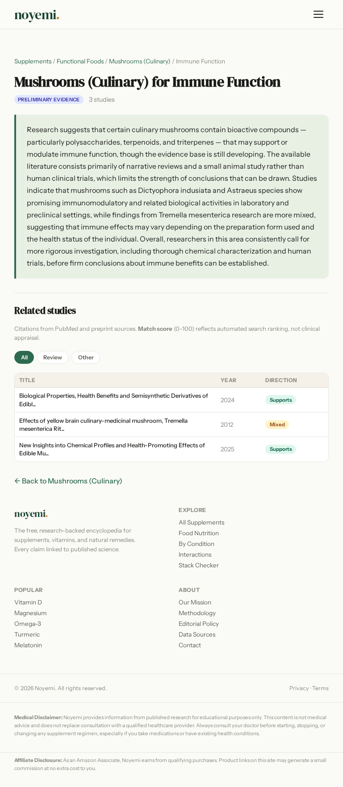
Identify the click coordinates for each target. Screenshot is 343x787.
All (24, 357)
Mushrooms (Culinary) (140, 61)
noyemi (37, 14)
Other (86, 357)
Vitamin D (28, 602)
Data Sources (197, 634)
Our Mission (195, 602)
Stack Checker (199, 565)
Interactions (195, 554)
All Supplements (201, 522)
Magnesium (30, 612)
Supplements (32, 61)
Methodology (197, 612)
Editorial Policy (199, 623)
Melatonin (28, 645)
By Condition (196, 543)
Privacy (299, 688)
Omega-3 (27, 623)
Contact (190, 645)
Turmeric (27, 634)
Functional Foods (80, 61)
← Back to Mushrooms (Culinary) (68, 480)
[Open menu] (319, 14)
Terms (320, 688)
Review (52, 357)
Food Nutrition (199, 533)
